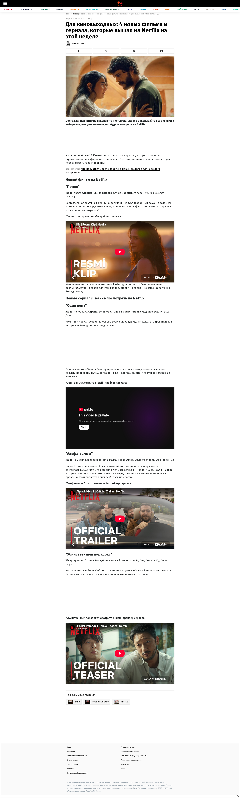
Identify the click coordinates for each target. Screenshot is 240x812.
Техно (224, 9)
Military (210, 9)
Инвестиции (92, 9)
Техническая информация (131, 760)
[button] (79, 51)
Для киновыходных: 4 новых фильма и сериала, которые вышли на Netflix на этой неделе (125, 14)
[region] (120, 805)
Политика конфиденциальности (134, 756)
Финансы (74, 9)
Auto (196, 9)
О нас (69, 747)
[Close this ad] (238, 796)
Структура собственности (77, 773)
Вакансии (70, 769)
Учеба (168, 9)
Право (130, 9)
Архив (123, 769)
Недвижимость (112, 9)
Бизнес (59, 9)
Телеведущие (72, 764)
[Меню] (5, 3)
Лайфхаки (182, 9)
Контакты (125, 764)
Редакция (71, 751)
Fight (155, 9)
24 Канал (7, 9)
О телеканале (72, 760)
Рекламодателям (128, 747)
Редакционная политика (77, 756)
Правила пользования (130, 751)
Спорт (143, 9)
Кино (68, 14)
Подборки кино (79, 14)
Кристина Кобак (79, 44)
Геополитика (25, 9)
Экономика (44, 9)
